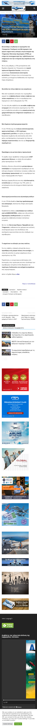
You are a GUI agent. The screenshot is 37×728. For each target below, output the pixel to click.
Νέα (3, 337)
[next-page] (6, 359)
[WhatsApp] (16, 41)
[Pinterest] (12, 41)
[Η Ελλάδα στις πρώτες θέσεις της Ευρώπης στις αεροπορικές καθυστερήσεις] (6, 335)
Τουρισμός (5, 346)
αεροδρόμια (12, 289)
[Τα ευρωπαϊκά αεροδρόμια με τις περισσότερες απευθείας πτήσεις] (6, 352)
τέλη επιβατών (14, 291)
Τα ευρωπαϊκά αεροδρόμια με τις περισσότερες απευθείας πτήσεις (23, 352)
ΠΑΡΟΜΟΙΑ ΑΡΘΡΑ (8, 325)
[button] (3, 8)
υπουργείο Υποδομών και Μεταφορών (12, 294)
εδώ (17, 274)
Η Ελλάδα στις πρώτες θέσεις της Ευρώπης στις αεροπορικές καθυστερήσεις (23, 335)
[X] (8, 41)
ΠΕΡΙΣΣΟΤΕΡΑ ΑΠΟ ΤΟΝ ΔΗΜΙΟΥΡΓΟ (13, 328)
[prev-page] (3, 359)
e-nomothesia (30, 284)
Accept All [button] (18, 724)
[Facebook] (3, 41)
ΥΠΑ (21, 291)
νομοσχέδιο (6, 291)
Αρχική (2, 12)
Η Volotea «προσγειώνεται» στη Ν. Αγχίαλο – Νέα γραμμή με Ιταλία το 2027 (10, 317)
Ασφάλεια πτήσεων (22, 289)
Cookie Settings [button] (7, 724)
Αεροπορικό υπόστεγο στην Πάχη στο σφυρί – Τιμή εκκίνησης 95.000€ (28, 317)
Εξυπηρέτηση (9, 12)
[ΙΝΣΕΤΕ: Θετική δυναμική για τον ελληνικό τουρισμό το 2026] (6, 344)
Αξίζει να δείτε (5, 24)
